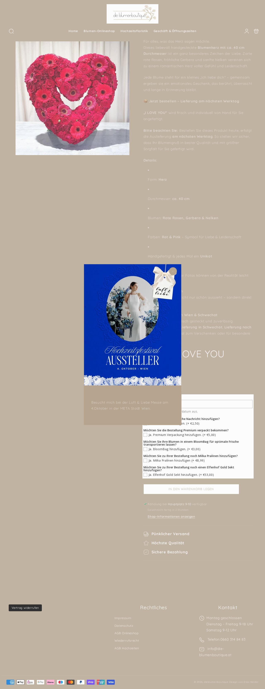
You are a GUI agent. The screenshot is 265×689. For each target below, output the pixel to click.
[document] (132, 344)
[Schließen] (173, 271)
